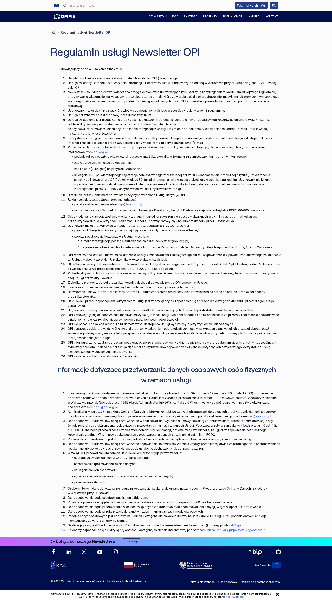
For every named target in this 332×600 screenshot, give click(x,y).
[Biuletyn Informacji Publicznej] (255, 552)
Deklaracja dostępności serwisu (261, 582)
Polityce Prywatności (232, 596)
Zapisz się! (131, 541)
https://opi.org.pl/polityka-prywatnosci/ (236, 530)
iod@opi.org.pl (260, 416)
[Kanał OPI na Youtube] (100, 552)
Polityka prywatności (202, 582)
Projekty (210, 16)
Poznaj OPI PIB (232, 16)
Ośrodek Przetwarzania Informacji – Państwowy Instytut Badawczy (64, 16)
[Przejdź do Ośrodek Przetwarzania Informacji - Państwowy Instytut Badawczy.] (53, 32)
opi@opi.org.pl (130, 204)
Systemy (190, 16)
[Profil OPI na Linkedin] (69, 552)
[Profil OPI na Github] (278, 552)
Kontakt (272, 16)
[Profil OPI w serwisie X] (84, 551)
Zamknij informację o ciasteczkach (277, 594)
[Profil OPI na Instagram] (115, 552)
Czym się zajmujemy (163, 16)
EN (275, 5)
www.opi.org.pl (97, 152)
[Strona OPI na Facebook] (53, 552)
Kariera (254, 16)
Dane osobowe (228, 582)
